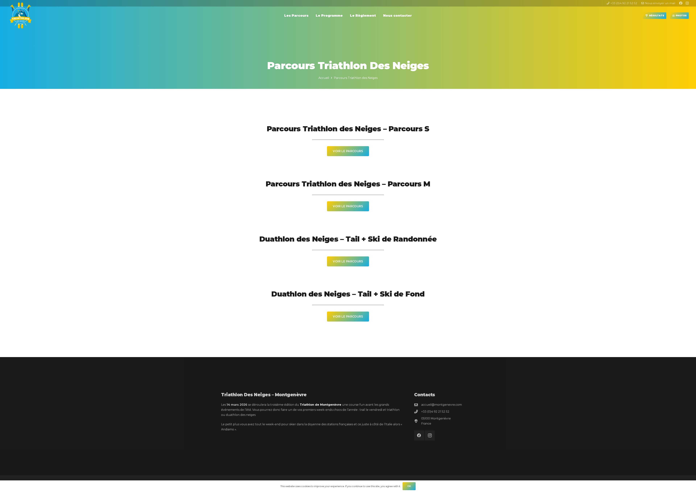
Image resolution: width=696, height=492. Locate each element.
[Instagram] (687, 3)
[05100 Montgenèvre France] (417, 421)
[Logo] (20, 15)
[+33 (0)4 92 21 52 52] (417, 411)
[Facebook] (680, 3)
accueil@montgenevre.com (441, 404)
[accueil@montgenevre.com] (417, 404)
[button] (310, 16)
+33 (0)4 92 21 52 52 (435, 411)
